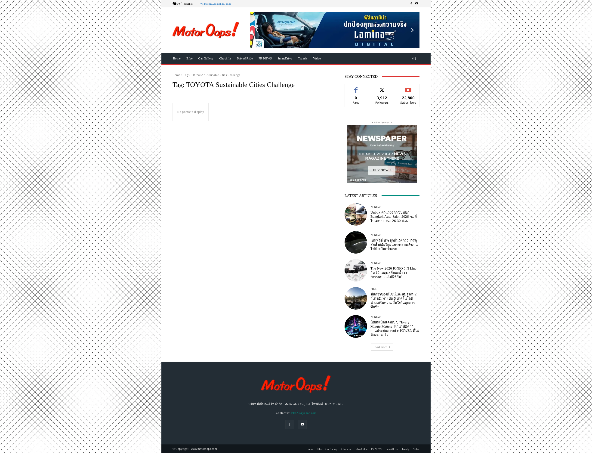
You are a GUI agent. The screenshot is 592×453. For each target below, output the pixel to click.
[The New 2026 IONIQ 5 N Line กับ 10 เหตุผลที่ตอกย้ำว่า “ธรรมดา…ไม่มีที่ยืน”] (356, 270)
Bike (373, 289)
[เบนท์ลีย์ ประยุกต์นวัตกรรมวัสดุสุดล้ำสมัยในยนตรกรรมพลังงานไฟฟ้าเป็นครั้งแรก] (356, 242)
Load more (380, 347)
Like (356, 87)
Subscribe (408, 87)
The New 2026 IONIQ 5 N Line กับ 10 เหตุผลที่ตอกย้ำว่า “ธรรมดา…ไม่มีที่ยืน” (393, 273)
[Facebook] (411, 3)
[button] (334, 30)
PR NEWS (375, 207)
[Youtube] (416, 3)
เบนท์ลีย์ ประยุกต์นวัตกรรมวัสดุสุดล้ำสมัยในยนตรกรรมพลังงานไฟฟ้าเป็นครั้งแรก (394, 245)
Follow (382, 87)
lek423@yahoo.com (303, 413)
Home (176, 75)
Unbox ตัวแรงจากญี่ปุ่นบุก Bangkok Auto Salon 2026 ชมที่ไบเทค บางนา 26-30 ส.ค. (393, 217)
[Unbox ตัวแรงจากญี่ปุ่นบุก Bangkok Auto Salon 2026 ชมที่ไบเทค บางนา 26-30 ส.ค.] (356, 214)
